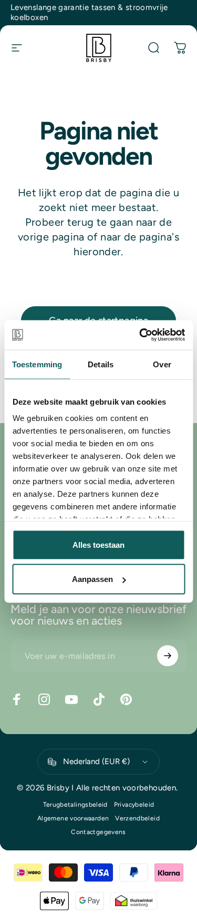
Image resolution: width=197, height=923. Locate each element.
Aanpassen (92, 579)
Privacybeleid (134, 804)
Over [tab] (162, 363)
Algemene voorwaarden (73, 818)
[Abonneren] (167, 655)
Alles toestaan (98, 544)
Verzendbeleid (137, 818)
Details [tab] (100, 363)
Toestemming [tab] (37, 363)
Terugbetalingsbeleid (75, 804)
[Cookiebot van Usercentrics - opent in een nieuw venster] (140, 335)
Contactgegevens (98, 832)
